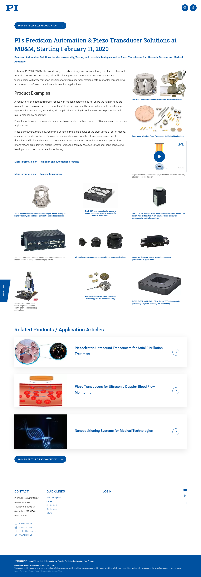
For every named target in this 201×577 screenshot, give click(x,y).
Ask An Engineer (53, 497)
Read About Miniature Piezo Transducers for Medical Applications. (158, 136)
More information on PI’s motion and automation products (46, 161)
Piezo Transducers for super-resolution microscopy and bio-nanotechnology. (100, 298)
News (49, 513)
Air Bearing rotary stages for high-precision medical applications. (100, 257)
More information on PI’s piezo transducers (38, 174)
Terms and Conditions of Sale (51, 571)
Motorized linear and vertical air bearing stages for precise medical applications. (151, 258)
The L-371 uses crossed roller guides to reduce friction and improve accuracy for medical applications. (100, 213)
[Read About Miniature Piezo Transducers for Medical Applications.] (159, 117)
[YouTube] (185, 490)
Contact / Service (54, 505)
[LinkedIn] (185, 502)
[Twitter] (185, 496)
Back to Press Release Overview (37, 26)
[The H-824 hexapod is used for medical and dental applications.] (159, 82)
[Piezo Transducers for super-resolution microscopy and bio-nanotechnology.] (100, 281)
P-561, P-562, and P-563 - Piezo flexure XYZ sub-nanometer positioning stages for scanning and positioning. (156, 302)
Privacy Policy (34, 571)
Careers (50, 501)
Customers (51, 509)
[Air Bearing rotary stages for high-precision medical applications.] (100, 240)
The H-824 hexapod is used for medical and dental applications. (157, 100)
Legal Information (20, 571)
